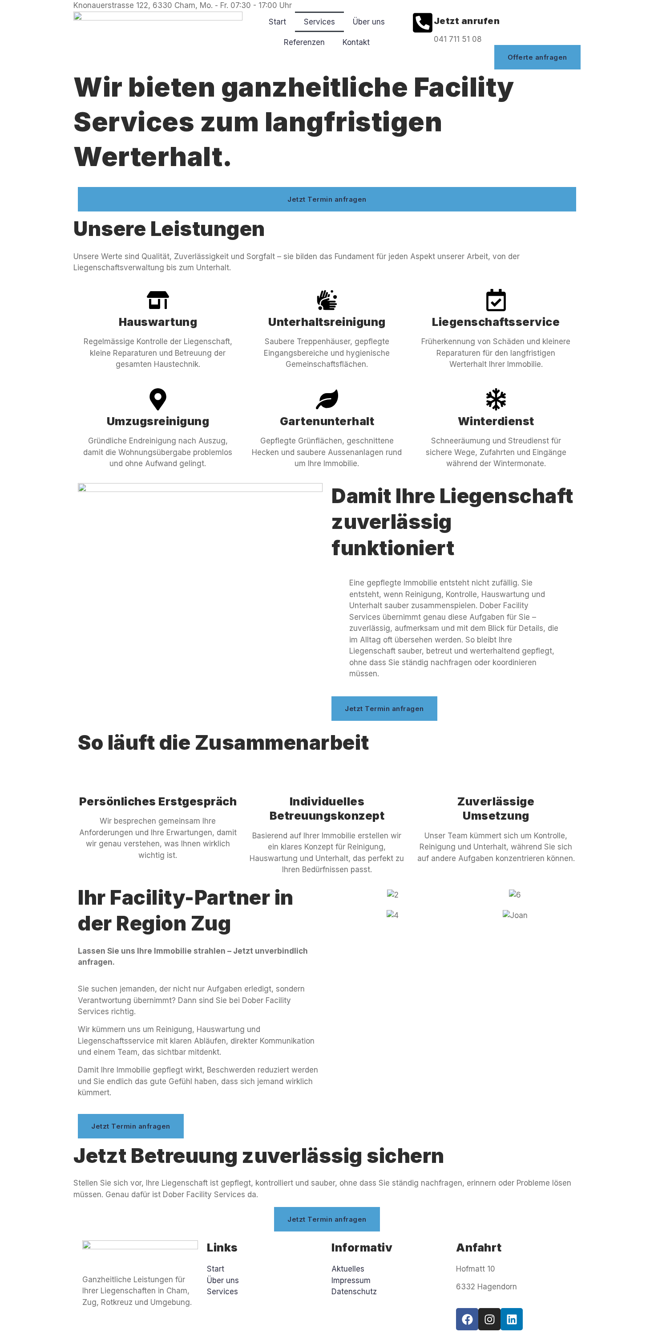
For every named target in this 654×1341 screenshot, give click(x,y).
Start (277, 21)
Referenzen (304, 42)
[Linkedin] (512, 1319)
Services (319, 21)
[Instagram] (489, 1319)
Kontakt (356, 42)
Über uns (369, 21)
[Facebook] (467, 1319)
